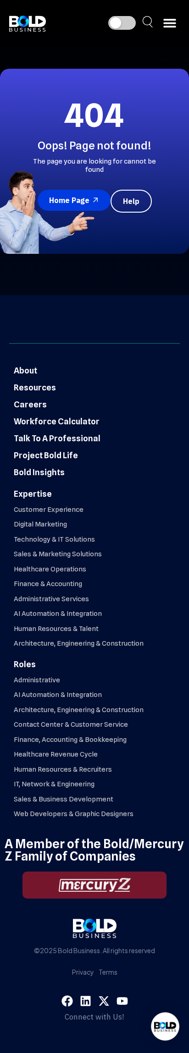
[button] (169, 23)
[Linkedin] (85, 1001)
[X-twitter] (104, 1001)
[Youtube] (122, 1001)
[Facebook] (67, 1001)
